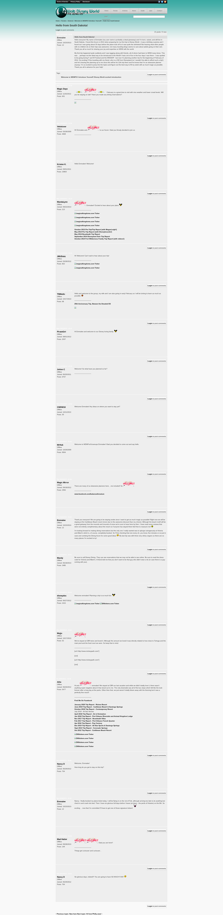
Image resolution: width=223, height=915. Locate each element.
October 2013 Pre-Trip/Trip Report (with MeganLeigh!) (95, 229)
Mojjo (59, 633)
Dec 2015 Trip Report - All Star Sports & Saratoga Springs (97, 725)
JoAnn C (61, 369)
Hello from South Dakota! (111, 21)
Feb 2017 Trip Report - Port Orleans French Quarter (94, 721)
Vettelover (61, 126)
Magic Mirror (63, 482)
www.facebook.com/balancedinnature (89, 494)
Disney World (99, 77)
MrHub (60, 445)
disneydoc (61, 595)
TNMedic (61, 294)
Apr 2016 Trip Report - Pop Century (88, 723)
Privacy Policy (75, 1)
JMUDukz (61, 256)
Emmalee (61, 37)
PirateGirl (61, 332)
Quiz (150, 11)
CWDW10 (61, 407)
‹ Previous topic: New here (66, 914)
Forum (115, 11)
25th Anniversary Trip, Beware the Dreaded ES (92, 304)
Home (106, 11)
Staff (106, 16)
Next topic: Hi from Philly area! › (89, 914)
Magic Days (62, 89)
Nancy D (61, 764)
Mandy (60, 558)
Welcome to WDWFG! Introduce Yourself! (88, 21)
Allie (59, 682)
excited (108, 77)
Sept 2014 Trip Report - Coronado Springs (91, 728)
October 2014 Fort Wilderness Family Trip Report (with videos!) (99, 239)
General (70, 21)
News (134, 11)
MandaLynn (62, 202)
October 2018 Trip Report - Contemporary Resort (93, 709)
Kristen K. (61, 164)
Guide (143, 11)
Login (58, 30)
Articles (125, 11)
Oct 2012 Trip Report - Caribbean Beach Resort (93, 730)
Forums (63, 21)
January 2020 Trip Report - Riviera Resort (90, 704)
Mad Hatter (62, 839)
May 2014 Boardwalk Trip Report (87, 234)
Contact (159, 11)
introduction (116, 77)
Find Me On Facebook (83, 700)
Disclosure (86, 1)
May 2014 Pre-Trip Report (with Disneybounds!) (93, 232)
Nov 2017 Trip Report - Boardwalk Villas (90, 719)
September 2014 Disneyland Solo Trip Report (92, 236)
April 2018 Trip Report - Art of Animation (90, 714)
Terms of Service (62, 1)
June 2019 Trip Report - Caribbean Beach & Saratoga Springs (98, 707)
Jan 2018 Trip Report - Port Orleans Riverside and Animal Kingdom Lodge (103, 716)
